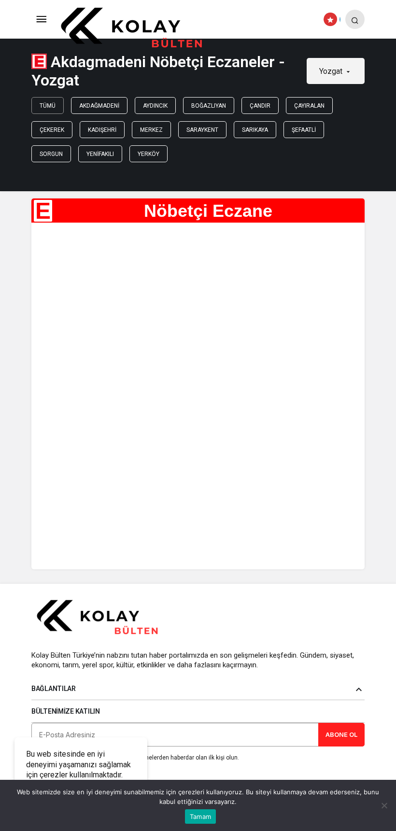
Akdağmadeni (99, 105)
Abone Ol (341, 734)
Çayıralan (309, 105)
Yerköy (148, 154)
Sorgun (51, 154)
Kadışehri (102, 130)
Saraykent (202, 130)
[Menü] (41, 19)
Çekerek (52, 130)
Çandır (260, 105)
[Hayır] (384, 805)
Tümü (48, 105)
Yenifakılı (100, 154)
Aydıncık (155, 105)
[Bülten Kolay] (139, 28)
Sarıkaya (255, 130)
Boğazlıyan (208, 105)
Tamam (200, 816)
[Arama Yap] (355, 19)
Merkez (151, 130)
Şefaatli (304, 130)
